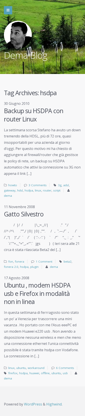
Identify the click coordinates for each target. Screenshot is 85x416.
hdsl (20, 190)
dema (8, 196)
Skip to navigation (8, 10)
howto (12, 185)
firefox (12, 373)
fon (10, 261)
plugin (34, 267)
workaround (36, 368)
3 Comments (38, 185)
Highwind (54, 404)
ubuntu (21, 368)
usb (65, 373)
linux (38, 190)
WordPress (33, 404)
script (56, 190)
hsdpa (29, 190)
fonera (19, 261)
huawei (34, 373)
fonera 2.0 (11, 267)
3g (59, 185)
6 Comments (65, 368)
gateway (9, 190)
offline (45, 373)
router (47, 190)
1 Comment (44, 261)
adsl (66, 185)
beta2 (67, 261)
